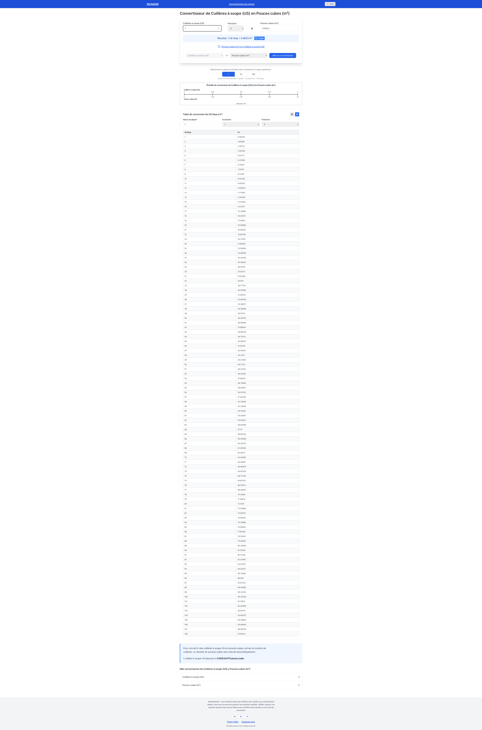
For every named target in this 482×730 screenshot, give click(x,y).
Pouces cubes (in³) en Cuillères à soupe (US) (243, 46)
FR (247, 716)
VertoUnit (153, 4)
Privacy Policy (233, 722)
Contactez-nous (248, 722)
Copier (261, 38)
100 (253, 74)
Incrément (226, 119)
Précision (266, 119)
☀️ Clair (330, 4)
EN (234, 716)
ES (241, 716)
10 (241, 74)
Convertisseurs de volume (241, 4)
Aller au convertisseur (282, 55)
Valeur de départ (190, 119)
